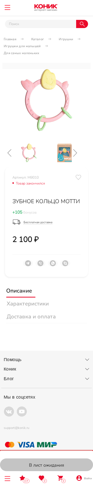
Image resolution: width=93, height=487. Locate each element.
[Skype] (65, 265)
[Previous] (13, 153)
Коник (10, 369)
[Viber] (40, 265)
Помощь (12, 359)
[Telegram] (28, 265)
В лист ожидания (46, 465)
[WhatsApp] (53, 265)
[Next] (79, 153)
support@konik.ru (16, 428)
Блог (9, 378)
